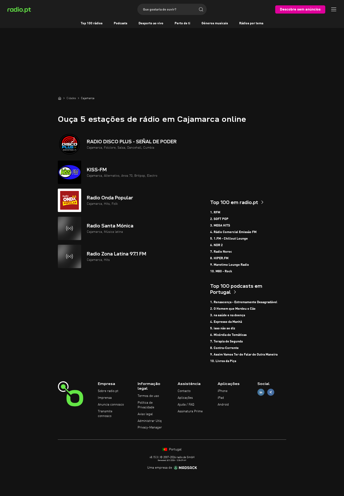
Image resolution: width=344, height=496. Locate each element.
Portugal (175, 449)
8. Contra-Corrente (224, 348)
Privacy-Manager (150, 427)
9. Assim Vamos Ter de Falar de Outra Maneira (244, 354)
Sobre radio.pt (108, 391)
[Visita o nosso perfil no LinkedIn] (261, 392)
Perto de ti (182, 23)
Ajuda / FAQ (186, 404)
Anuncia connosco (111, 404)
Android (223, 404)
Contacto (184, 391)
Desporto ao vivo (151, 23)
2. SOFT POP (219, 219)
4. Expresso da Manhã (226, 321)
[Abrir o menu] (334, 9)
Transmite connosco (105, 414)
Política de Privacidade (146, 405)
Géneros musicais (214, 23)
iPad (221, 397)
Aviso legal (145, 414)
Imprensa (105, 397)
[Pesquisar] (201, 9)
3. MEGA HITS (220, 225)
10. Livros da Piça (223, 361)
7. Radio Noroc (221, 251)
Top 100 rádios (91, 23)
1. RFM (215, 212)
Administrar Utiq (150, 421)
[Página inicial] (60, 98)
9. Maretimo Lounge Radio (229, 264)
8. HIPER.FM (219, 258)
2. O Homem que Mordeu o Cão (233, 308)
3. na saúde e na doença (227, 315)
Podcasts (120, 23)
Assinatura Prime (190, 411)
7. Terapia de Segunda (226, 341)
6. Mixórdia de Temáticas (228, 335)
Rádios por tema (251, 23)
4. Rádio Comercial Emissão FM (233, 232)
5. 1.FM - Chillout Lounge (229, 238)
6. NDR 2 (216, 245)
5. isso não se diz (222, 328)
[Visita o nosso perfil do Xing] (271, 392)
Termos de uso (148, 396)
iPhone (222, 391)
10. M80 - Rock (221, 271)
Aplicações (185, 397)
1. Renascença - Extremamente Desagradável (243, 302)
